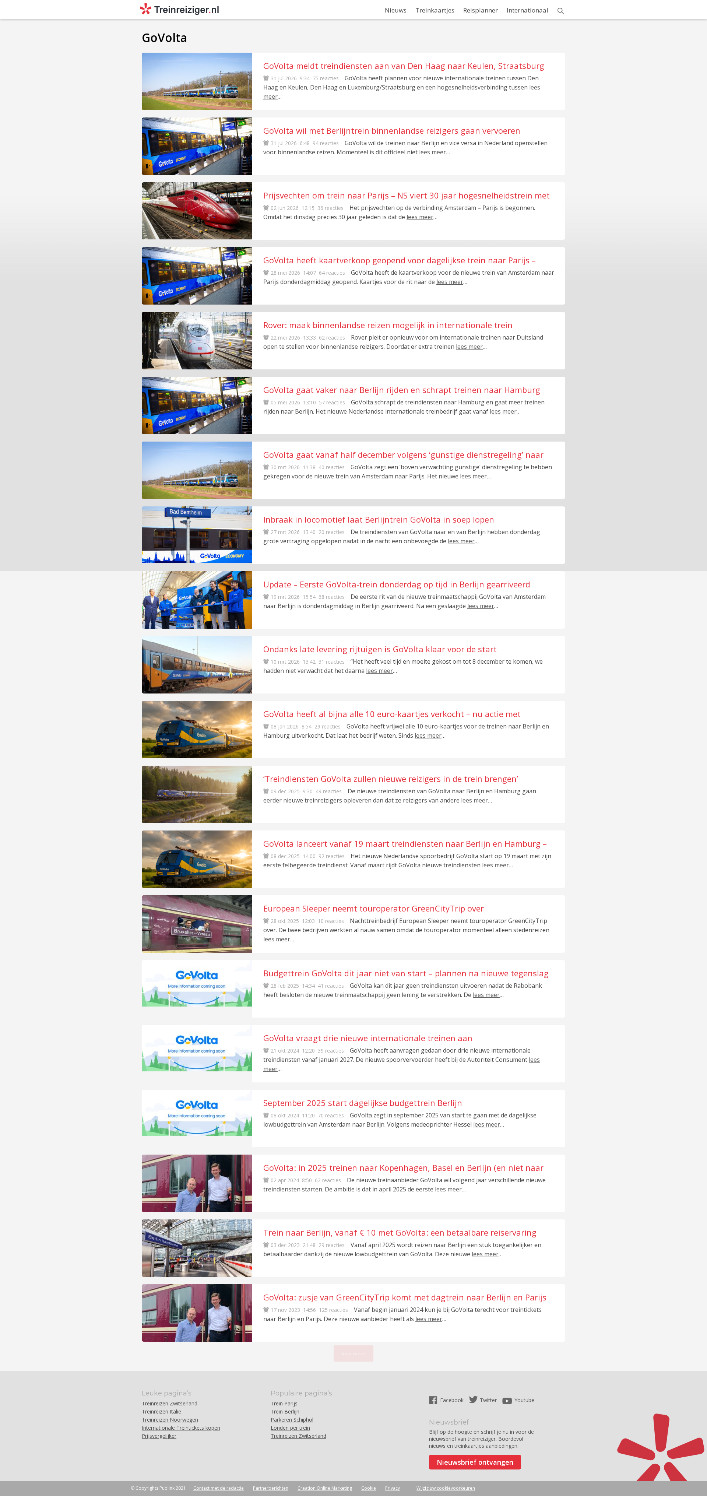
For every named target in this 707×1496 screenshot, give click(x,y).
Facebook (452, 1400)
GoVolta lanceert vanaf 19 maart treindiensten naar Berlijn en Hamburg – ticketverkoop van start (405, 843)
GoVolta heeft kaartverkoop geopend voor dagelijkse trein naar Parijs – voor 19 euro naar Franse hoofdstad (399, 260)
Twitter (488, 1400)
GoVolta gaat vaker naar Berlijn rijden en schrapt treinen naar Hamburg (401, 389)
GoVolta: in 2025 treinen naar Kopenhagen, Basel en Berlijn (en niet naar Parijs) (403, 1167)
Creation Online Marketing (325, 1488)
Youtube (524, 1400)
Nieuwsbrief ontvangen (475, 1462)
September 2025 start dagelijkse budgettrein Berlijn (362, 1102)
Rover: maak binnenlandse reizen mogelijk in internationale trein (388, 324)
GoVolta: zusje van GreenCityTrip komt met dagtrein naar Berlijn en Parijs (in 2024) (404, 1297)
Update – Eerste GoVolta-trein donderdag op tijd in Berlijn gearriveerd (396, 584)
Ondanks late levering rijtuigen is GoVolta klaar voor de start (380, 648)
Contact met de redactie (218, 1488)
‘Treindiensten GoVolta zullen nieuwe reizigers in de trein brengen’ (390, 778)
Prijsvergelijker (159, 1435)
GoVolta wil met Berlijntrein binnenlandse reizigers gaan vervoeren (391, 130)
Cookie (368, 1488)
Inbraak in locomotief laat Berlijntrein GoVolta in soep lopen (378, 519)
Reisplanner (480, 10)
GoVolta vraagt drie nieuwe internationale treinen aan (367, 1037)
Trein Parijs (284, 1403)
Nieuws (396, 10)
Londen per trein (290, 1427)
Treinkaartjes (434, 10)
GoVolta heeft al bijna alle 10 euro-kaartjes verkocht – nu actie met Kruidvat (392, 713)
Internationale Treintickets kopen (181, 1427)
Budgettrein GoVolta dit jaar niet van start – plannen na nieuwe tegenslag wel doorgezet (406, 973)
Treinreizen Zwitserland (169, 1403)
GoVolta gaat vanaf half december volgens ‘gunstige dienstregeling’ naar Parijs (403, 454)
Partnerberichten (270, 1488)
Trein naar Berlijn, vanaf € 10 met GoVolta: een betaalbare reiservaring (400, 1232)
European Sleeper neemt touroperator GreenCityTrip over (373, 908)
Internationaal (527, 10)
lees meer (432, 152)
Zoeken (560, 11)
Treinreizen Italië (161, 1411)
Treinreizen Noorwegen (170, 1419)
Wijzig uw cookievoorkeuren (445, 1488)
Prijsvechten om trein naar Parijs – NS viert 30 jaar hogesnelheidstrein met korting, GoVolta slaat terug (406, 195)
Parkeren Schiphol (292, 1419)
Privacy (392, 1488)
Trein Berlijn (285, 1411)
